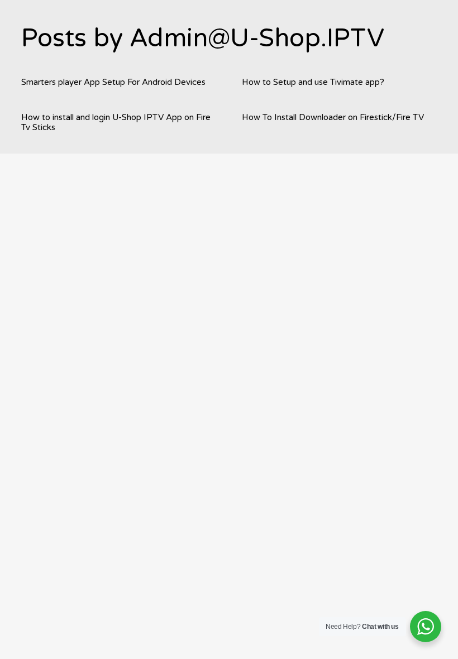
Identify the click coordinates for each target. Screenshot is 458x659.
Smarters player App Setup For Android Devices (113, 82)
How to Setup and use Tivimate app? (313, 82)
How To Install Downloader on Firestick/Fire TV (333, 117)
